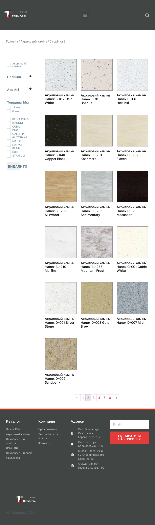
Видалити (14, 166)
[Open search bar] (147, 15)
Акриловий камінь (34, 41)
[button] (85, 15)
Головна (12, 41)
